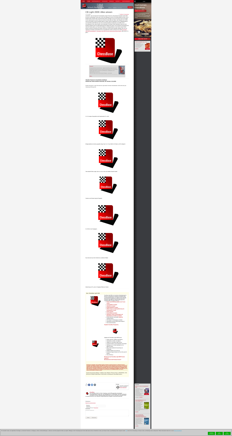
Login (144, 1)
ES (119, 7)
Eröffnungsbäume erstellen (112, 307)
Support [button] (118, 1)
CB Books (111, 1)
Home (88, 1)
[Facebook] (89, 384)
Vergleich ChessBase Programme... (111, 324)
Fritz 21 (91, 66)
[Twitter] (92, 384)
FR (121, 7)
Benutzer (88, 405)
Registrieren (96, 407)
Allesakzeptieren (227, 433)
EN (118, 7)
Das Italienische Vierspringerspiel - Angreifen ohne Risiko (140, 415)
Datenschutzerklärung (178, 430)
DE (117, 7)
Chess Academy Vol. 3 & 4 (141, 42)
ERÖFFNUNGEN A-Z (96, 1)
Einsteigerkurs (126, 1)
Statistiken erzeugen (111, 306)
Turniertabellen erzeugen (112, 304)
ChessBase (92, 392)
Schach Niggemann (123, 387)
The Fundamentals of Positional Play (140, 401)
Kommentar (87, 408)
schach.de (120, 317)
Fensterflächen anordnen (112, 312)
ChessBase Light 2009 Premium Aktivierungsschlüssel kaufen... (109, 31)
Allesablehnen (219, 433)
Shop (83, 1)
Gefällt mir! (121, 14)
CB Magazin (104, 1)
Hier (126, 430)
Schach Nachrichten (96, 7)
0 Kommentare (126, 14)
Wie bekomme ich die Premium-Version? (112, 359)
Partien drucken (110, 311)
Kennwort (88, 406)
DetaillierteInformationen (211, 433)
